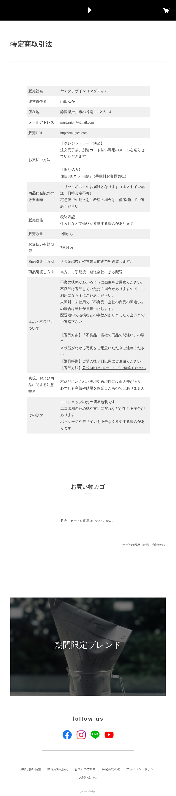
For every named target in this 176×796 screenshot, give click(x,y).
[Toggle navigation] (11, 10)
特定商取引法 (111, 769)
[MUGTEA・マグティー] (89, 10)
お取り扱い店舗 (30, 769)
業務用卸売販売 (57, 769)
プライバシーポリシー (141, 769)
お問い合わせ (88, 777)
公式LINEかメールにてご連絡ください (114, 368)
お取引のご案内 (85, 769)
